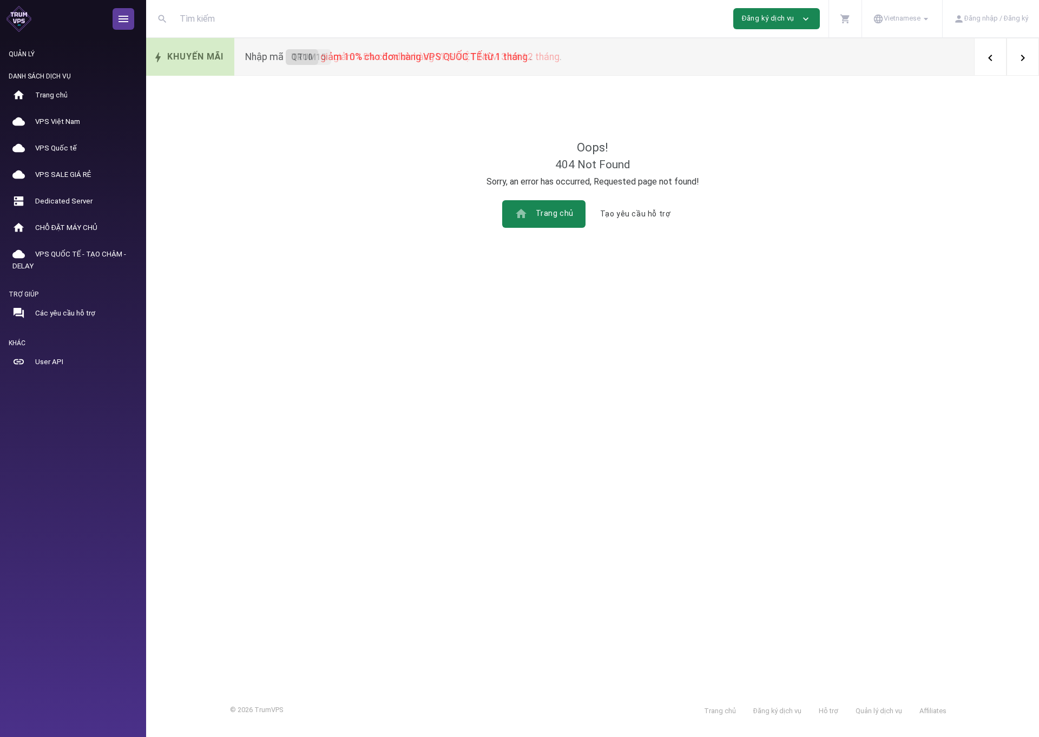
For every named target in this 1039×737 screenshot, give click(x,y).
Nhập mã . (403, 56)
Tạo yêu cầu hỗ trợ (635, 213)
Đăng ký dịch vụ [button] (776, 19)
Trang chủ (544, 213)
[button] (845, 18)
